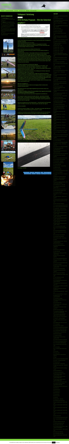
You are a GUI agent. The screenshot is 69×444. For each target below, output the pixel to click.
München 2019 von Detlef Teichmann (61, 199)
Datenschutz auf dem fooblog (60, 268)
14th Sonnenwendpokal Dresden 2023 (61, 134)
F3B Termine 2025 (58, 68)
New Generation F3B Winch (59, 203)
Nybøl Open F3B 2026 (58, 31)
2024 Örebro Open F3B (59, 86)
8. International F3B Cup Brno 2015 (61, 381)
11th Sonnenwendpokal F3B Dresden (61, 262)
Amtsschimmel (26, 172)
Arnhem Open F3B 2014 (59, 431)
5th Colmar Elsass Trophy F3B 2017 (61, 316)
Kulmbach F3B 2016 (58, 335)
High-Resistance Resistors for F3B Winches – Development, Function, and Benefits (60, 37)
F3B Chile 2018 (57, 251)
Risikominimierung (27, 173)
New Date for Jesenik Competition (60, 81)
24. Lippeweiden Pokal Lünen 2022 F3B (61, 153)
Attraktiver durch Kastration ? (60, 400)
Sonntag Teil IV (57, 389)
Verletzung (38, 173)
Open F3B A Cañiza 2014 (59, 424)
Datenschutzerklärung (9, 10)
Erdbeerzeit (57, 387)
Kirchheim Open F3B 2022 (59, 162)
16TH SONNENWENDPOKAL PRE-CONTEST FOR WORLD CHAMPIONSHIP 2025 (61, 54)
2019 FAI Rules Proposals (59, 243)
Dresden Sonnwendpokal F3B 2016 (61, 341)
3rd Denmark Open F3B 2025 (60, 61)
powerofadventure (58, 278)
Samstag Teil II (57, 395)
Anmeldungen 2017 (58, 302)
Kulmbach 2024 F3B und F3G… (60, 104)
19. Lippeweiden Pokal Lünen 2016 (60, 330)
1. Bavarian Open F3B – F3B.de (7, 24)
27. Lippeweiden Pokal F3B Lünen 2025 (61, 39)
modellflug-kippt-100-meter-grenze (61, 322)
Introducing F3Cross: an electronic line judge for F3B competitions (8, 19)
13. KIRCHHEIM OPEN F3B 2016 (60, 342)
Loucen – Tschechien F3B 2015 (60, 360)
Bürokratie (32, 172)
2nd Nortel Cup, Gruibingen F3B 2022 (61, 146)
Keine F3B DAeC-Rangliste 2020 (60, 190)
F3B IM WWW (16, 10)
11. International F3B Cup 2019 (60, 226)
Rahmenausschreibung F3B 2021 (60, 176)
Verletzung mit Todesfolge (46, 173)
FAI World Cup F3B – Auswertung (60, 237)
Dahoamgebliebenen (58, 370)
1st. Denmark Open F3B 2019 (60, 234)
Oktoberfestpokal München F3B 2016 (61, 327)
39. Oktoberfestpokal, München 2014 (61, 417)
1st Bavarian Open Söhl (59, 18)
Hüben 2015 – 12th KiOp (59, 398)
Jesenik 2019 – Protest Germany (60, 208)
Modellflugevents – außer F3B (60, 184)
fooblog (6, 5)
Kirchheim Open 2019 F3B (59, 236)
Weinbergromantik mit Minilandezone (61, 386)
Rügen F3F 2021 (57, 167)
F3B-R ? (56, 248)
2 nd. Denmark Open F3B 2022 (60, 159)
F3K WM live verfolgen (58, 298)
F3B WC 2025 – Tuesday (59, 50)
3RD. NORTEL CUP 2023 (59, 100)
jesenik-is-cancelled (58, 264)
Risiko (42, 172)
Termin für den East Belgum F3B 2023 (61, 142)
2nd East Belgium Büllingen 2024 (60, 77)
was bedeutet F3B (22, 10)
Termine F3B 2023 (58, 140)
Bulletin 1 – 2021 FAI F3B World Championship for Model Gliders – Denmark (59, 179)
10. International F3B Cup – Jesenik (61, 293)
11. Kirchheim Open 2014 (59, 433)
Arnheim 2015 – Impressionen (60, 363)
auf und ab (56, 351)
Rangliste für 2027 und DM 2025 (60, 41)
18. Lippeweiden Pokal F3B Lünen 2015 (61, 358)
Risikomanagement (47, 172)
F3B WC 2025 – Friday (58, 45)
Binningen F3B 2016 (58, 333)
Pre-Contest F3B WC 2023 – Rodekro (61, 130)
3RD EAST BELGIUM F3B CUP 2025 (61, 57)
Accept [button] (54, 442)
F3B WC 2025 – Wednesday (59, 48)
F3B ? (56, 357)
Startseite (2, 10)
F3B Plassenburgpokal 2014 (59, 423)
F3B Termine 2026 (58, 28)
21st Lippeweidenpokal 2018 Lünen (61, 258)
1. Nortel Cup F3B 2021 (59, 172)
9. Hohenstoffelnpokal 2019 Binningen (61, 206)
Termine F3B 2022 (58, 164)
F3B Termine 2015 (58, 415)
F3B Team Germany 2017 (59, 309)
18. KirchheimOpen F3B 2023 (60, 139)
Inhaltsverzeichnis (33, 10)
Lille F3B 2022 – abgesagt (59, 161)
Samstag (56, 397)
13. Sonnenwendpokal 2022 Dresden (61, 157)
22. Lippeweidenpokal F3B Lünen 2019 (61, 205)
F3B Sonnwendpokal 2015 (59, 372)
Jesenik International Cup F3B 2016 (61, 339)
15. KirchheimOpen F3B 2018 (60, 272)
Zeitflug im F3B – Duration (59, 325)
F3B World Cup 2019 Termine (60, 249)
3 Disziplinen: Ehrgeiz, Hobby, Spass (61, 328)
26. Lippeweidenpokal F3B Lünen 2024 (61, 70)
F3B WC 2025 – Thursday (59, 47)
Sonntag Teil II (57, 392)
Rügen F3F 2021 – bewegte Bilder (60, 165)
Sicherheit (34, 173)
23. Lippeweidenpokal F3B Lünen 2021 (61, 170)
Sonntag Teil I (57, 394)
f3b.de (56, 239)
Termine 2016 (57, 352)
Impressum (27, 10)
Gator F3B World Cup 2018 (59, 277)
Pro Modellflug (57, 324)
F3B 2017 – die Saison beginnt (60, 318)
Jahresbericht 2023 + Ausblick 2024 (61, 95)
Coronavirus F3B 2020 (58, 192)
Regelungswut (37, 172)
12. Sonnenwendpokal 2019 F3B (60, 230)
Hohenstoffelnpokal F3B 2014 (60, 421)
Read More (58, 442)
